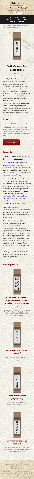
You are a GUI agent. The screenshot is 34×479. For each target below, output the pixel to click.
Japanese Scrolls (11, 25)
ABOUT (12, 22)
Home (4, 25)
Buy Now (11, 142)
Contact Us (9, 473)
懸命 (13, 172)
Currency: (11, 12)
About (3, 473)
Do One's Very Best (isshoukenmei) (14, 203)
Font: (5, 124)
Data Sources (28, 473)
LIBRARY (25, 19)
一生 (20, 167)
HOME (10, 17)
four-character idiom (12, 163)
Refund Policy (27, 471)
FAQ (17, 475)
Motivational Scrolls (22, 25)
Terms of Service (17, 471)
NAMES (17, 17)
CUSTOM (8, 19)
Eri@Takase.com (18, 473)
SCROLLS (17, 19)
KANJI (24, 17)
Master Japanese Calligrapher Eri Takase (20, 10)
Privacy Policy (7, 471)
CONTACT (20, 22)
